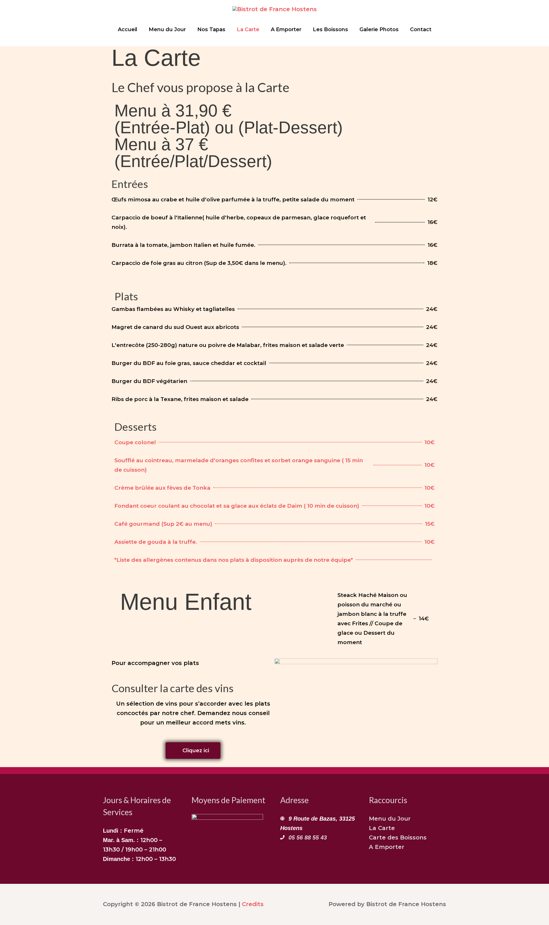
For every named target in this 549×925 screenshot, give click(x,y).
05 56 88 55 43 (308, 837)
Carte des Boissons (398, 837)
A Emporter (386, 846)
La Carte (382, 828)
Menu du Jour (390, 818)
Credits (253, 904)
